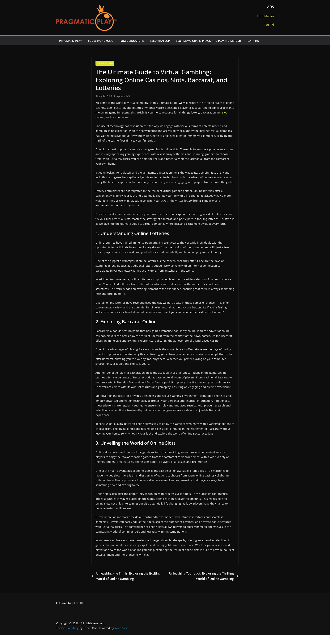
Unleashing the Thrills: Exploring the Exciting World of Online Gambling (128, 576)
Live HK (79, 603)
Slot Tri (269, 25)
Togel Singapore (131, 41)
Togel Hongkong (100, 41)
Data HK (253, 41)
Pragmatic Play (70, 41)
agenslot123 (123, 96)
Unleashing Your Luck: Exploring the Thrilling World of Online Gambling (201, 576)
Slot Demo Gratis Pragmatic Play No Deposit (208, 41)
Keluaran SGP (160, 41)
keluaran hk (63, 603)
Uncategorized (105, 63)
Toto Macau (265, 16)
